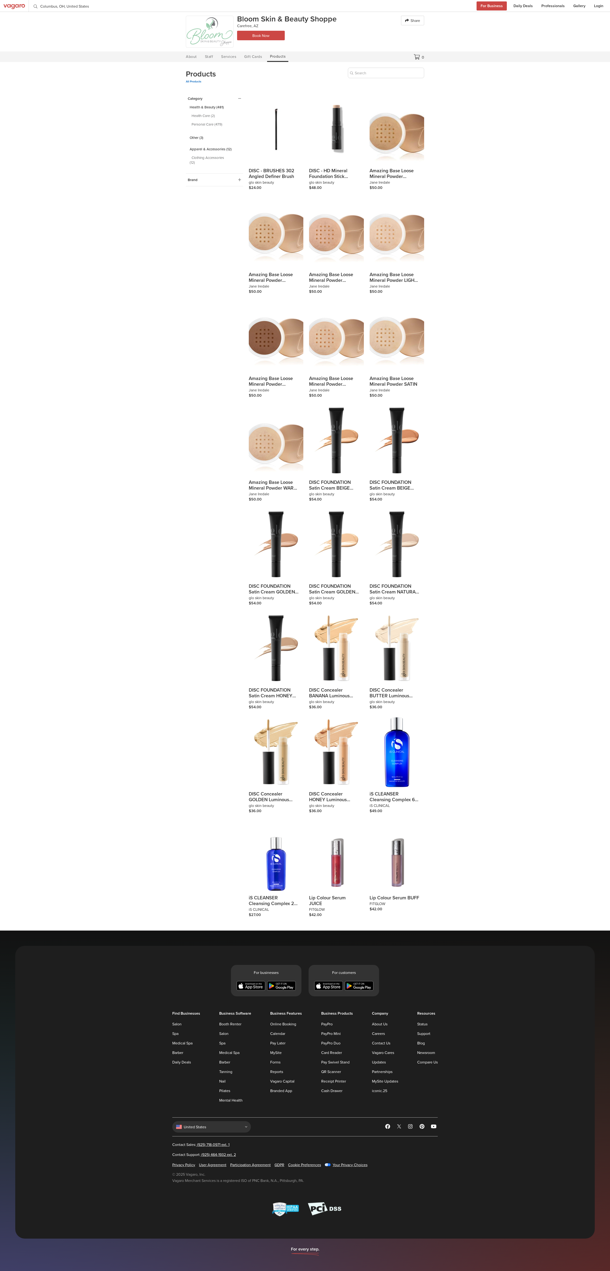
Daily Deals (523, 6)
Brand (193, 179)
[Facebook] (388, 1127)
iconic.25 (379, 1091)
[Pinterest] (422, 1127)
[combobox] (386, 73)
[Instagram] (411, 1127)
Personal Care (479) (207, 124)
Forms (275, 1062)
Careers (378, 1033)
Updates (379, 1062)
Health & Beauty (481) (207, 107)
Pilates (224, 1091)
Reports (276, 1072)
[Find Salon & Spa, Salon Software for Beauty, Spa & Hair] (14, 6)
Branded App (281, 1091)
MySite (276, 1052)
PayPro (327, 1024)
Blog (421, 1043)
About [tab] (191, 56)
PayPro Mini (331, 1033)
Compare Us (427, 1062)
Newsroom (426, 1052)
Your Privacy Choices (350, 1164)
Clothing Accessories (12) (207, 160)
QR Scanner (331, 1072)
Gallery (579, 6)
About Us (379, 1024)
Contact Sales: (200, 1144)
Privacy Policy (183, 1164)
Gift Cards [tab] (253, 56)
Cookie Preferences (304, 1164)
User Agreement (212, 1164)
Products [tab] (277, 56)
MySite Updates (385, 1081)
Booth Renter (230, 1024)
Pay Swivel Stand (335, 1062)
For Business (492, 6)
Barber (177, 1052)
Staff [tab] (209, 56)
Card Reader (331, 1052)
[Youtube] (434, 1127)
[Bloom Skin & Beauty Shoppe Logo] (210, 32)
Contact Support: (204, 1154)
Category (195, 98)
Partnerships (382, 1072)
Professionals (553, 6)
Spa (175, 1033)
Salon (177, 1024)
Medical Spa (182, 1043)
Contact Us (381, 1043)
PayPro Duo (331, 1043)
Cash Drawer (331, 1091)
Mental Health (231, 1100)
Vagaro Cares (383, 1052)
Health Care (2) (203, 115)
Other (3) (196, 137)
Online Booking (283, 1024)
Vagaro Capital (282, 1081)
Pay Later (277, 1043)
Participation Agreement (250, 1164)
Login (598, 6)
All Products (193, 81)
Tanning (225, 1072)
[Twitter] (399, 1127)
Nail (222, 1081)
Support (423, 1033)
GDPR (279, 1164)
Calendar (277, 1033)
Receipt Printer (333, 1081)
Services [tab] (228, 56)
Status (422, 1024)
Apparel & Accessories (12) (211, 149)
